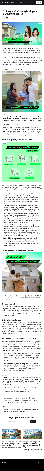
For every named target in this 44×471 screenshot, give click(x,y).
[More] (24, 2)
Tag (16, 2)
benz (7, 17)
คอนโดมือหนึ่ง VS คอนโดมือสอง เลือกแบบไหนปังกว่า (17, 403)
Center (3, 9)
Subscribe (39, 2)
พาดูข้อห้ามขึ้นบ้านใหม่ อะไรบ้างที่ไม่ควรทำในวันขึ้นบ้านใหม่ (19, 398)
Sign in (32, 2)
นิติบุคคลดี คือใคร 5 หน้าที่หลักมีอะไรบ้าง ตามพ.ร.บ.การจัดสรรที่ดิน (21, 409)
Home (12, 2)
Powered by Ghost (39, 462)
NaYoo (3, 462)
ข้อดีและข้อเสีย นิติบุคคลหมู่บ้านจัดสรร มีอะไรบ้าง (16, 411)
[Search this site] (29, 2)
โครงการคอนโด (21, 390)
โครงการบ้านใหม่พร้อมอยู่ (8, 390)
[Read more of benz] (3, 17)
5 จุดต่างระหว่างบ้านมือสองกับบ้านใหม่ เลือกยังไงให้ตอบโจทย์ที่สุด (20, 400)
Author (20, 2)
